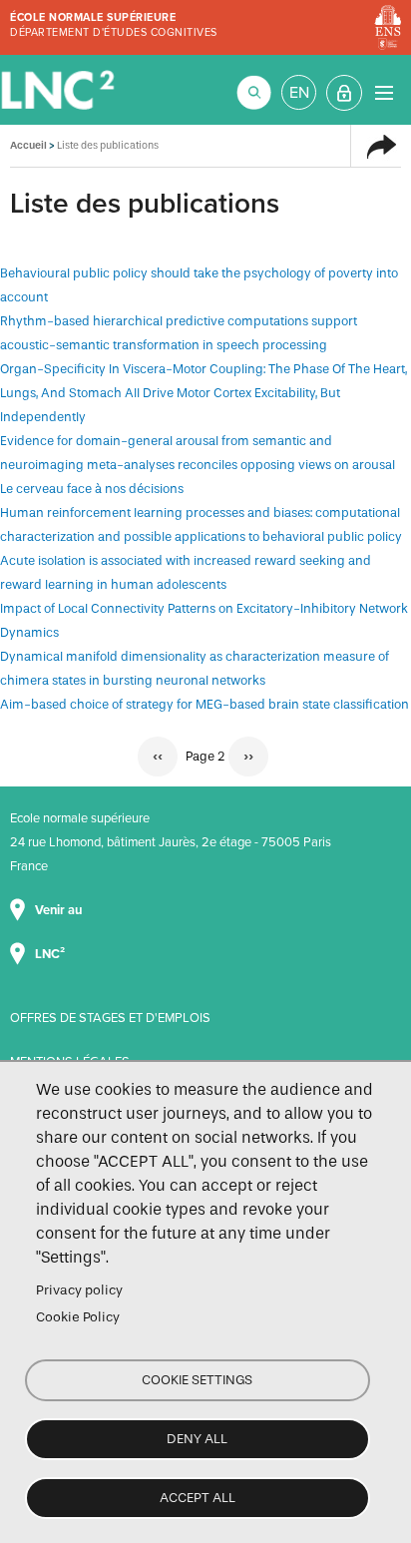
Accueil (28, 145)
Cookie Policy (78, 1316)
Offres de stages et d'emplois (110, 1018)
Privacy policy (79, 1290)
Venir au (60, 910)
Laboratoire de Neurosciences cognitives (60, 90)
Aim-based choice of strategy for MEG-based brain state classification (204, 704)
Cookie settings (197, 1379)
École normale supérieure (93, 17)
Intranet (344, 93)
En (299, 93)
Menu (383, 92)
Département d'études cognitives (113, 32)
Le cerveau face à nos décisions (92, 488)
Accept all (197, 1497)
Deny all (197, 1438)
